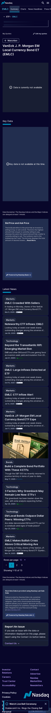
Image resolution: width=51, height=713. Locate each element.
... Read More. (30, 240)
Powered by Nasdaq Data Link (20, 615)
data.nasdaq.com (13, 610)
